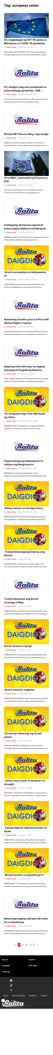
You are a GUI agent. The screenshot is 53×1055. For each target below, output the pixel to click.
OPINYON (6, 972)
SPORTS (32, 960)
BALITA (5, 960)
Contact (44, 996)
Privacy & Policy (18, 996)
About (5, 996)
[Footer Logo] (12, 1003)
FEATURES (33, 966)
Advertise (33, 996)
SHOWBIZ (6, 966)
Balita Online (11, 47)
